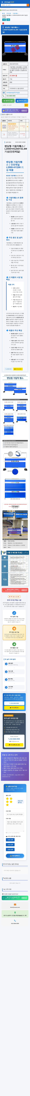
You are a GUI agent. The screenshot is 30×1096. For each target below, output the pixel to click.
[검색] (28, 5)
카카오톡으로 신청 (15, 744)
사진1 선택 (10, 839)
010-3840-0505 (10, 96)
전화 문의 (9, 369)
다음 (8, 19)
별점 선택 (8, 795)
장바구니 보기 (22, 100)
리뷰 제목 (8, 811)
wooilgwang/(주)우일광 (13, 92)
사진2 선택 (10, 844)
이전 (4, 19)
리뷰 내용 (8, 818)
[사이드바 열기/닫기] (2, 2)
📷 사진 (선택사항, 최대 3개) (13, 836)
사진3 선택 (10, 849)
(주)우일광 (9, 2)
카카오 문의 (18, 369)
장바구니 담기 (9, 100)
